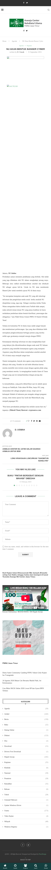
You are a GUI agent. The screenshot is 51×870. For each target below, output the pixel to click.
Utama (26, 811)
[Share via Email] (40, 421)
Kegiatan (29, 45)
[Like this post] (28, 421)
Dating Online (26, 730)
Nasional (26, 773)
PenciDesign (42, 854)
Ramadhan (26, 784)
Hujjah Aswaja (26, 757)
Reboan (26, 789)
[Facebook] (23, 3)
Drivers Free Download (26, 752)
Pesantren (26, 778)
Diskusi (26, 735)
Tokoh (26, 795)
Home (4, 41)
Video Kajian (26, 816)
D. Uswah (20, 52)
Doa (26, 741)
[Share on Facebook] (31, 421)
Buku (26, 725)
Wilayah (26, 821)
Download (26, 746)
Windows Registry (26, 827)
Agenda (14, 41)
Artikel (26, 714)
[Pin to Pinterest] (37, 421)
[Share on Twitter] (34, 421)
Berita (26, 719)
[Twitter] (27, 3)
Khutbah (26, 768)
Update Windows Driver (26, 805)
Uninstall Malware (26, 800)
